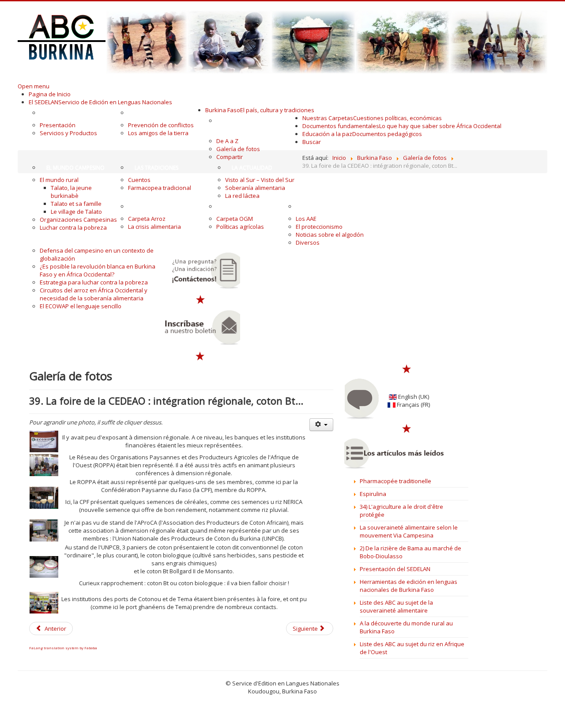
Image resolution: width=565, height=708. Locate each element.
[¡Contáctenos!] (200, 270)
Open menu (33, 86)
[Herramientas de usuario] (321, 424)
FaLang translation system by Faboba (63, 647)
